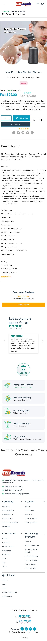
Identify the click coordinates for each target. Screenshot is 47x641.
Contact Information (9, 592)
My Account (29, 511)
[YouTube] (30, 629)
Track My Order (31, 518)
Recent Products (18, 11)
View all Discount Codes (22, 387)
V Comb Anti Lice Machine (31, 551)
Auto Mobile (6, 551)
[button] (24, 129)
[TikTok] (34, 629)
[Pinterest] (27, 132)
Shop (4, 588)
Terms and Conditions (10, 522)
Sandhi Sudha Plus (32, 546)
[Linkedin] (22, 132)
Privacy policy (7, 518)
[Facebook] (13, 132)
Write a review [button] (23, 305)
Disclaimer (6, 526)
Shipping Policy (8, 511)
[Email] (32, 132)
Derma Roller (30, 564)
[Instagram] (26, 629)
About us (5, 507)
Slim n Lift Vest (30, 568)
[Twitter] (18, 132)
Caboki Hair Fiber (31, 556)
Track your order (31, 522)
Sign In (27, 507)
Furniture (5, 555)
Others (4, 567)
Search (4, 580)
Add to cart (23, 118)
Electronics (6, 543)
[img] (24, 326)
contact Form (7, 596)
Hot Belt (28, 542)
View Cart (28, 514)
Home (6, 11)
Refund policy (7, 514)
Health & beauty (8, 547)
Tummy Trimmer (31, 560)
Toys (4, 563)
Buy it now (15, 124)
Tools (4, 559)
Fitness (5, 539)
